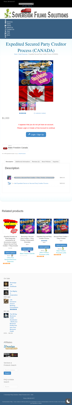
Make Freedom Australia (27, 253)
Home (15, 54)
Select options (10, 252)
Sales (9, 24)
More (8, 35)
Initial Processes (23, 54)
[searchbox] (26, 4)
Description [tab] (9, 161)
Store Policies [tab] (46, 161)
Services (10, 22)
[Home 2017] (36, 20)
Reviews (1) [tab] (36, 161)
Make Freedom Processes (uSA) (44, 253)
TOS (8, 33)
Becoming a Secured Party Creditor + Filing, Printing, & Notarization (34, 177)
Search (7, 373)
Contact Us (10, 29)
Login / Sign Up (28, 6)
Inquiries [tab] (55, 161)
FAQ (8, 31)
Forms (9, 25)
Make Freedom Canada (18, 148)
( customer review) (40, 113)
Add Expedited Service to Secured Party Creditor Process (31, 183)
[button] (33, 3)
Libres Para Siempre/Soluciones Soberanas (10, 259)
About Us (10, 27)
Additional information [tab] (22, 161)
